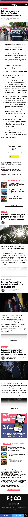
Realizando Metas (4, 485)
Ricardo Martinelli (13, 485)
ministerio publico (22, 480)
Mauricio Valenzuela (11, 222)
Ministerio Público (4, 481)
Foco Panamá (15, 477)
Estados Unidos (22, 475)
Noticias (14, 509)
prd (15, 484)
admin (8, 19)
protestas (19, 484)
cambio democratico (14, 471)
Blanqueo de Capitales (17, 470)
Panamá (21, 482)
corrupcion (11, 473)
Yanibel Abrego (13, 486)
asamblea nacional (7, 470)
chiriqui (21, 471)
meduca (8, 480)
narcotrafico (14, 481)
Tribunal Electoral (5, 486)
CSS (21, 474)
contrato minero (16, 472)
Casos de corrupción (22, 507)
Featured (18, 164)
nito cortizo (4, 482)
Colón (11, 472)
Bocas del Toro (17, 162)
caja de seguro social (5, 471)
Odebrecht (10, 482)
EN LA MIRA (14, 475)
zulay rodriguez (20, 486)
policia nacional (9, 484)
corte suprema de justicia (7, 474)
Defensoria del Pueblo (7, 163)
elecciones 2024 (5, 475)
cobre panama (4, 472)
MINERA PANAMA (14, 480)
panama (15, 482)
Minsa (10, 481)
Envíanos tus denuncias (6, 507)
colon (8, 472)
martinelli (3, 480)
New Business (21, 481)
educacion (24, 474)
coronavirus (4, 473)
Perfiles (14, 507)
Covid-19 (16, 474)
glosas (21, 477)
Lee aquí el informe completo (9, 137)
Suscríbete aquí (14, 157)
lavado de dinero (20, 479)
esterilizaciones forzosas (8, 164)
